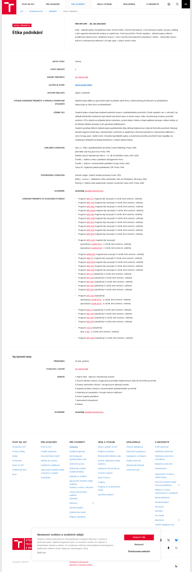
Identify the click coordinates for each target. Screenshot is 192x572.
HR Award (159, 506)
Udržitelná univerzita (164, 451)
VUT (21, 11)
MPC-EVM (91, 218)
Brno (14, 474)
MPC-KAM (91, 210)
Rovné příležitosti (162, 497)
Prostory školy (18, 451)
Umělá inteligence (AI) (164, 524)
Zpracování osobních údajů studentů (81, 482)
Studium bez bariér (77, 512)
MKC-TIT (90, 258)
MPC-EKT (90, 222)
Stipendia (73, 498)
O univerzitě (153, 4)
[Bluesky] (176, 540)
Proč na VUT (46, 447)
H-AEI (87, 331)
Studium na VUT (36, 11)
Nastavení (139, 544)
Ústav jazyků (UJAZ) (83, 85)
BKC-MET (90, 317)
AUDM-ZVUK (96, 248)
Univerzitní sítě (132, 469)
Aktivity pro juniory (49, 460)
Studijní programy (48, 451)
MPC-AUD (91, 240)
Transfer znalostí (105, 473)
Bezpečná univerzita (163, 464)
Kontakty (159, 511)
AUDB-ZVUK (96, 303)
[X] (168, 540)
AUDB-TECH (96, 299)
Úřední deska (161, 477)
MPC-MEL (91, 206)
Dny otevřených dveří (50, 456)
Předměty (53, 11)
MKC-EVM (91, 262)
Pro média (159, 515)
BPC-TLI (90, 274)
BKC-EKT (90, 321)
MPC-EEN (91, 226)
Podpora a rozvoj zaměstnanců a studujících (166, 491)
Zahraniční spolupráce (136, 451)
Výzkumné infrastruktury (108, 468)
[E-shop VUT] (176, 548)
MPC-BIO (90, 234)
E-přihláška (45, 477)
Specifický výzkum (106, 494)
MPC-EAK (90, 230)
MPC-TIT (90, 198)
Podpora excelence (106, 451)
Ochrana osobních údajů (165, 482)
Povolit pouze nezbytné (139, 551)
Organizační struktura (164, 474)
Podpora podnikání (77, 517)
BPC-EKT (90, 289)
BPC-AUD (91, 295)
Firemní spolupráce (134, 447)
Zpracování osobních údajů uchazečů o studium (52, 471)
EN (186, 4)
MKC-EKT (90, 266)
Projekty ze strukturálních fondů (109, 488)
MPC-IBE (90, 214)
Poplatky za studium (78, 476)
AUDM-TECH (96, 244)
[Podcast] (168, 548)
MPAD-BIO (91, 254)
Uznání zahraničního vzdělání (78, 493)
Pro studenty (78, 4)
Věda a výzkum (104, 4)
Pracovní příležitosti (167, 485)
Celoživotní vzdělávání (50, 465)
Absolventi (163, 520)
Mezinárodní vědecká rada (109, 456)
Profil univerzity (161, 447)
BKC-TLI (90, 310)
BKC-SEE (90, 313)
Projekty (101, 482)
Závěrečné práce (76, 464)
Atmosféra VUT (19, 447)
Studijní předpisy (76, 471)
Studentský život (19, 469)
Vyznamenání (161, 468)
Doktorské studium (77, 468)
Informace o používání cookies (80, 565)
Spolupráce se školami (136, 456)
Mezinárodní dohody (135, 465)
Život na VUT (28, 4)
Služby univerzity (133, 460)
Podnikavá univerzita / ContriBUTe (164, 457)
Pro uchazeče (53, 4)
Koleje (15, 456)
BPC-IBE (90, 285)
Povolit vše (139, 537)
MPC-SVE (90, 202)
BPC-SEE (90, 278)
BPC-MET (90, 281)
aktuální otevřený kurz (94, 191)
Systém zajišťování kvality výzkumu (109, 462)
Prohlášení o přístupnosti (78, 562)
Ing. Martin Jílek (81, 77)
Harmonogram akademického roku (78, 457)
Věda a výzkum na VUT (108, 447)
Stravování (17, 460)
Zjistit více (41, 552)
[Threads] (160, 540)
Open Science (104, 477)
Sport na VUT (18, 465)
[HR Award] (176, 566)
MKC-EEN (91, 270)
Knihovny (76, 503)
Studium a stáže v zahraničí (81, 487)
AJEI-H (89, 327)
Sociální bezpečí (76, 507)
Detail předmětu (70, 11)
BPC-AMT (91, 338)
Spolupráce (129, 4)
